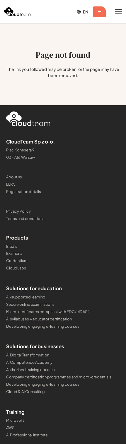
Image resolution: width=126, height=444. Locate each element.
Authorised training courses (30, 369)
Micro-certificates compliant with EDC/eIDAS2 (48, 311)
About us (14, 177)
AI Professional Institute (27, 435)
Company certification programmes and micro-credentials (58, 377)
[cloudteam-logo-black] (17, 11)
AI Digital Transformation (27, 355)
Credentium (17, 260)
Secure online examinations (30, 304)
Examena (14, 253)
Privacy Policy (18, 211)
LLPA (10, 184)
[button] (82, 12)
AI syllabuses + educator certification (39, 319)
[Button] (99, 11)
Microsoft (15, 420)
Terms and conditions (25, 218)
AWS (10, 427)
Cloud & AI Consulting (25, 391)
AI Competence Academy (29, 362)
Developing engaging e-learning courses (42, 326)
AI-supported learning (25, 297)
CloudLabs (16, 268)
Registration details (23, 191)
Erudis (11, 246)
